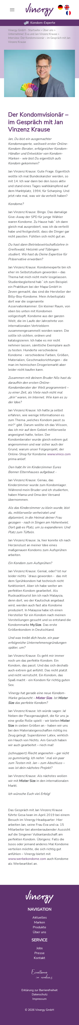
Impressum (39, 999)
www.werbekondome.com (27, 859)
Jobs (39, 948)
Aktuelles (39, 917)
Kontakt (39, 958)
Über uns (48, 30)
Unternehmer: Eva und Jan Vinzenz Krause (32, 34)
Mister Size (44, 698)
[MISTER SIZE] (39, 896)
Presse (39, 953)
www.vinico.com (59, 454)
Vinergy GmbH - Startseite (24, 30)
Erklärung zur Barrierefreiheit (39, 990)
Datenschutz (39, 994)
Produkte (39, 927)
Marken (39, 922)
